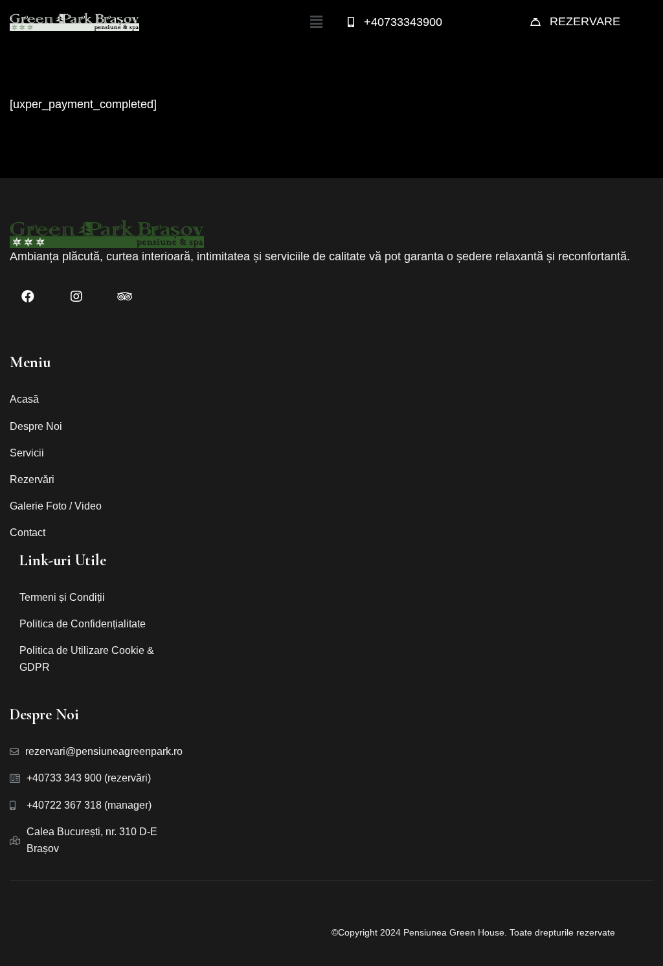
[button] (316, 22)
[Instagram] (76, 296)
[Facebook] (27, 296)
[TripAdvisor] (124, 296)
